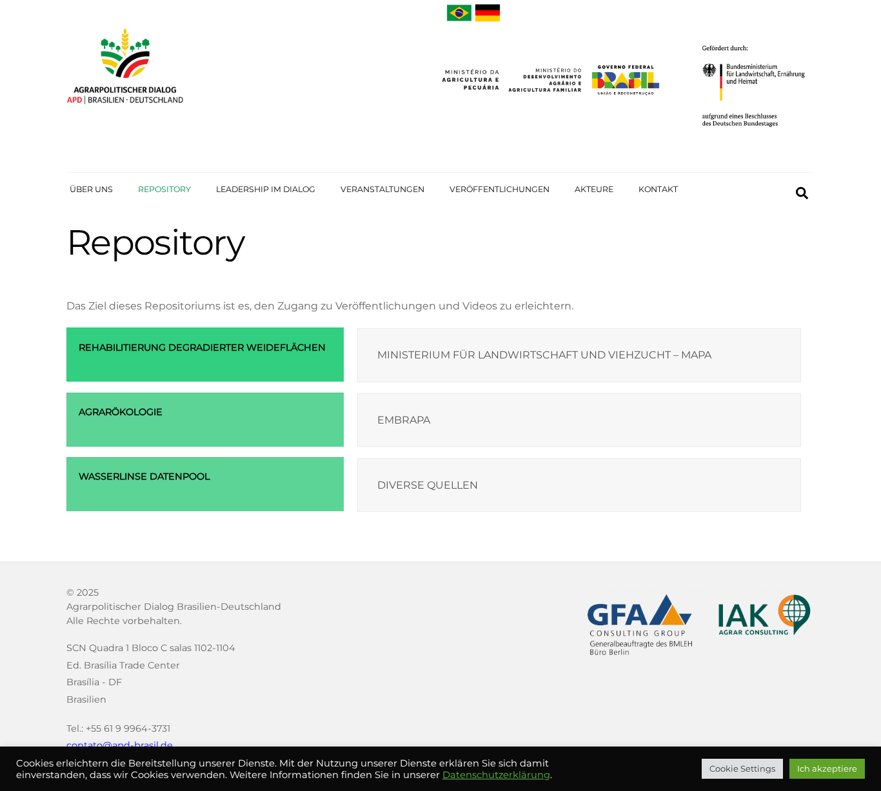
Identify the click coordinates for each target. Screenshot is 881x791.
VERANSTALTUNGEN (382, 189)
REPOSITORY (164, 189)
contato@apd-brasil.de (119, 745)
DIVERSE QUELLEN (427, 485)
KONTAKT (658, 189)
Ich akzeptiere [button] (827, 768)
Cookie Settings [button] (742, 768)
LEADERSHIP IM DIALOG (265, 189)
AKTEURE (594, 189)
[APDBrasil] (125, 109)
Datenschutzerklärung (496, 775)
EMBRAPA (403, 420)
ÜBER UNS (91, 189)
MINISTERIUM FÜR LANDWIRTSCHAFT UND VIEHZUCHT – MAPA (544, 355)
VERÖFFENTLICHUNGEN (499, 189)
